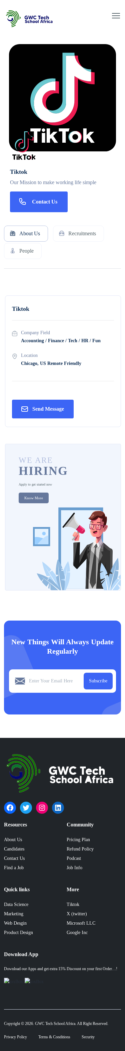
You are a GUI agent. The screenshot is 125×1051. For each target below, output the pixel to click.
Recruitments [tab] (82, 233)
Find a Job (14, 867)
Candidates (14, 848)
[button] (116, 15)
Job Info (74, 867)
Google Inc (77, 932)
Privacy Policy (15, 1037)
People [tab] (26, 251)
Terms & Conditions (54, 1037)
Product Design (18, 932)
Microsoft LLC (81, 923)
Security (88, 1037)
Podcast (74, 858)
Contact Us (44, 202)
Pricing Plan (78, 839)
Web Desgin (15, 923)
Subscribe (98, 680)
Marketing (13, 913)
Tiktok (73, 904)
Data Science (16, 904)
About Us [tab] (29, 233)
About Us (13, 839)
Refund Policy (80, 848)
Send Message (48, 409)
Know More (33, 498)
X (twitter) (77, 913)
